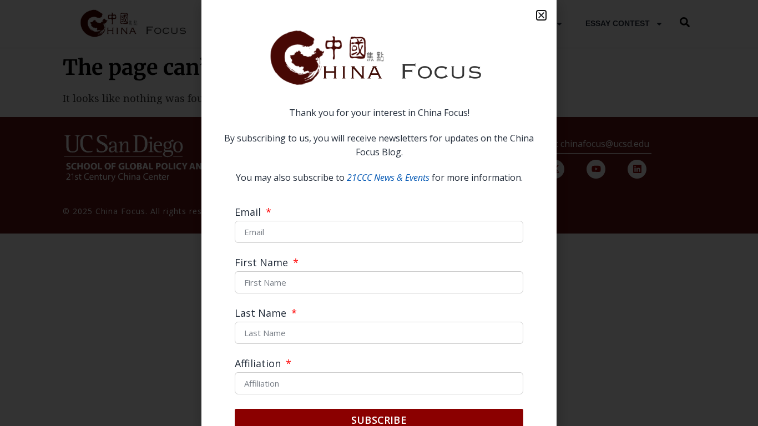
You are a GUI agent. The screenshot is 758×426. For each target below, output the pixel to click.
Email (249, 213)
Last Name (262, 314)
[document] (379, 213)
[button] (541, 15)
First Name (263, 263)
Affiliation (259, 364)
